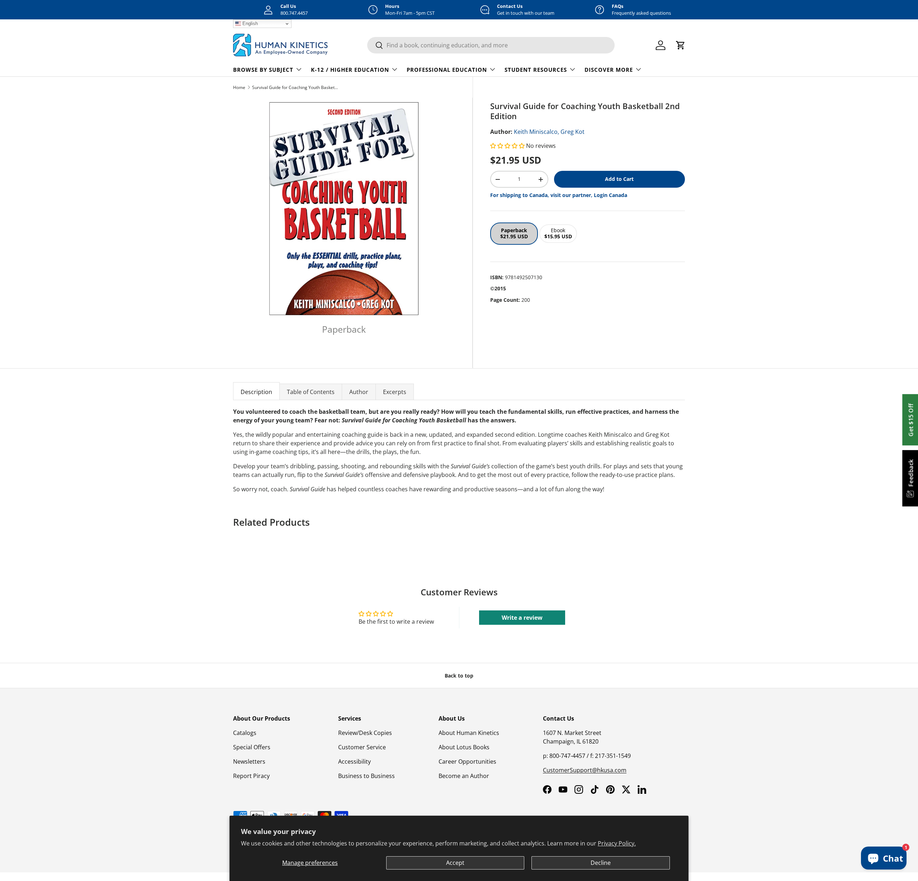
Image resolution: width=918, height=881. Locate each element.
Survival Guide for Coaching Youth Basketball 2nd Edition (295, 87)
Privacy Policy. (617, 843)
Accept (455, 863)
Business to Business (366, 776)
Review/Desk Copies (365, 733)
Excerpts (394, 392)
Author (358, 392)
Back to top (459, 675)
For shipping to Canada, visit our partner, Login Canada (558, 195)
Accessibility (354, 761)
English (249, 23)
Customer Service (362, 747)
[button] (508, 146)
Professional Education (447, 69)
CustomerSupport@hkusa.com (584, 770)
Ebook (558, 233)
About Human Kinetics (469, 733)
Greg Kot (572, 132)
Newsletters (249, 761)
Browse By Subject (263, 69)
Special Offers (251, 747)
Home (239, 87)
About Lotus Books (464, 747)
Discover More (609, 69)
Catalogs (244, 733)
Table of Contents (311, 392)
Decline (601, 863)
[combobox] (491, 45)
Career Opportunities (467, 761)
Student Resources (536, 69)
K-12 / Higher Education (350, 69)
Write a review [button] (522, 618)
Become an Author (464, 776)
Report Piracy (251, 776)
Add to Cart (619, 178)
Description (256, 392)
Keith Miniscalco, (536, 132)
